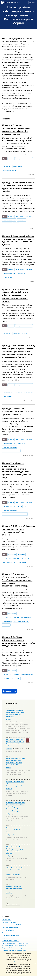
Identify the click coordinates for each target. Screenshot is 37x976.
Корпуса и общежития (8, 930)
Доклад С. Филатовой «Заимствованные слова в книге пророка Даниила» (17, 411)
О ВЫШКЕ (5, 917)
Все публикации (12, 904)
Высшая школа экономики (12, 2)
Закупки (4, 933)
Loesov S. (16, 814)
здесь (15, 961)
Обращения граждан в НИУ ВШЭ (11, 935)
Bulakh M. (9, 788)
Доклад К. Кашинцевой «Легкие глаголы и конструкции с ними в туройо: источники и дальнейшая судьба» (18, 187)
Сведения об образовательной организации (15, 948)
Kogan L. (8, 767)
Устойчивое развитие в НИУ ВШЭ (11, 925)
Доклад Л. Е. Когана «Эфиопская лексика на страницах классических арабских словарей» (18, 530)
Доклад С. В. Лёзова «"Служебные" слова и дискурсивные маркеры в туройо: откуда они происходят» (18, 641)
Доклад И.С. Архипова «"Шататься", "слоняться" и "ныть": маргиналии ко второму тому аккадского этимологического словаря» (17, 580)
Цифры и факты (6, 919)
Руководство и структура (9, 922)
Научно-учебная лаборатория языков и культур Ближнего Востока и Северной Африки (18, 15)
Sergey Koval (10, 874)
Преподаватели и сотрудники (10, 927)
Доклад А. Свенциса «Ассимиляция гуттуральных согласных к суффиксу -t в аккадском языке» (16, 129)
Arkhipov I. (9, 719)
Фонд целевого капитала (9, 938)
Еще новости (9, 691)
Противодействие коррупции (10, 940)
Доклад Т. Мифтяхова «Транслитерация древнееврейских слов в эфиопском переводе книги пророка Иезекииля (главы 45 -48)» (16, 470)
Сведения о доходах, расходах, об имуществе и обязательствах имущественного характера (16, 944)
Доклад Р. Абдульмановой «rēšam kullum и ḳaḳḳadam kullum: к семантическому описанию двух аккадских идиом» (15, 295)
